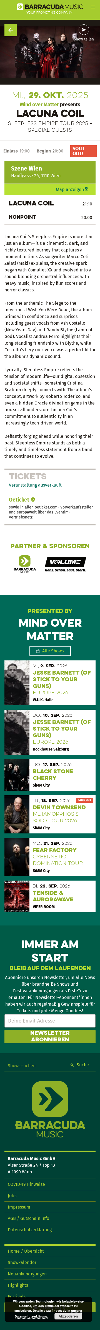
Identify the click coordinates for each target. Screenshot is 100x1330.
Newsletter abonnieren (50, 1036)
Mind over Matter (39, 104)
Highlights (18, 1285)
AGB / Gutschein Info (28, 1218)
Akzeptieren (68, 1316)
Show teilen (84, 39)
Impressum (19, 1207)
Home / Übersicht (26, 1251)
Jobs (12, 1195)
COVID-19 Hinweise (26, 1184)
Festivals (17, 1296)
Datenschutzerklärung (30, 1229)
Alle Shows (53, 650)
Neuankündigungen (27, 1273)
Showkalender (22, 1262)
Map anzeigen (70, 189)
